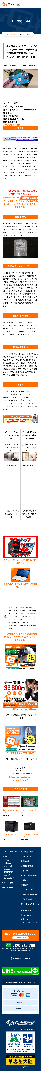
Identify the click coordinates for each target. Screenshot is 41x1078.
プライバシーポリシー (29, 889)
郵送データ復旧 (7, 882)
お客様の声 (25, 861)
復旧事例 (13, 34)
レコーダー (7, 875)
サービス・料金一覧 (9, 851)
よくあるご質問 (27, 866)
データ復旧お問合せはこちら (22, 935)
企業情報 (24, 880)
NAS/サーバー (8, 866)
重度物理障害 (8, 872)
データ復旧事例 (27, 851)
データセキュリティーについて (30, 905)
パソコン (7, 860)
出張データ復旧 (7, 887)
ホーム (7, 34)
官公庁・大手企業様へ (29, 875)
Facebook (27, 915)
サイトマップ (26, 910)
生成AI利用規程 (27, 899)
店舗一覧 (24, 870)
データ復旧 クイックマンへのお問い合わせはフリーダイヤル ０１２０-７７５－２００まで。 (20, 204)
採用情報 (24, 885)
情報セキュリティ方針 (29, 894)
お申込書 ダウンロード (21, 958)
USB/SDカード (9, 869)
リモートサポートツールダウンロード (30, 923)
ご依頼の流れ (26, 856)
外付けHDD (7, 863)
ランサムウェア (9, 878)
